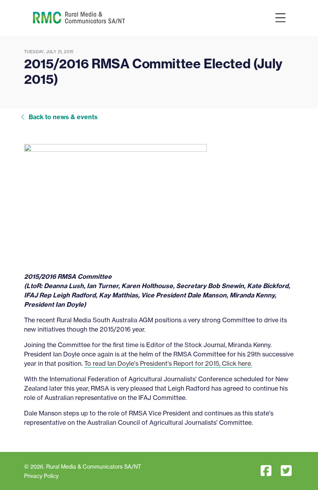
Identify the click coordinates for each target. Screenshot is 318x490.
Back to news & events (63, 117)
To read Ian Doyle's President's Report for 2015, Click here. (168, 363)
